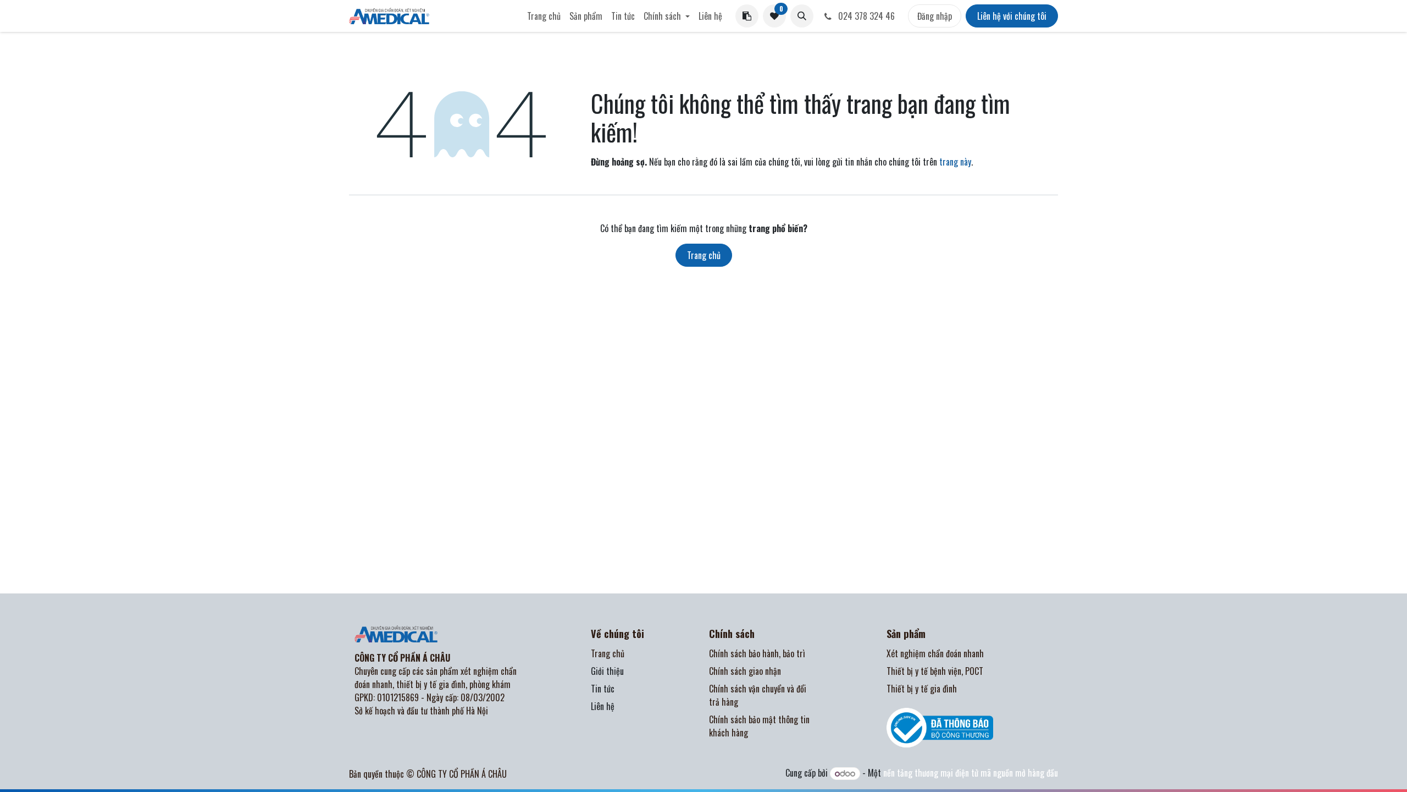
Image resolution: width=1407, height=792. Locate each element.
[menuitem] (544, 16)
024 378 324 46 (865, 16)
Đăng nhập (934, 16)
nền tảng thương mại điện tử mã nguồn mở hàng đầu (970, 772)
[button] (801, 16)
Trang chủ (704, 255)
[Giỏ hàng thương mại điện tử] (746, 16)
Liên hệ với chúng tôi (1011, 16)
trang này (955, 161)
